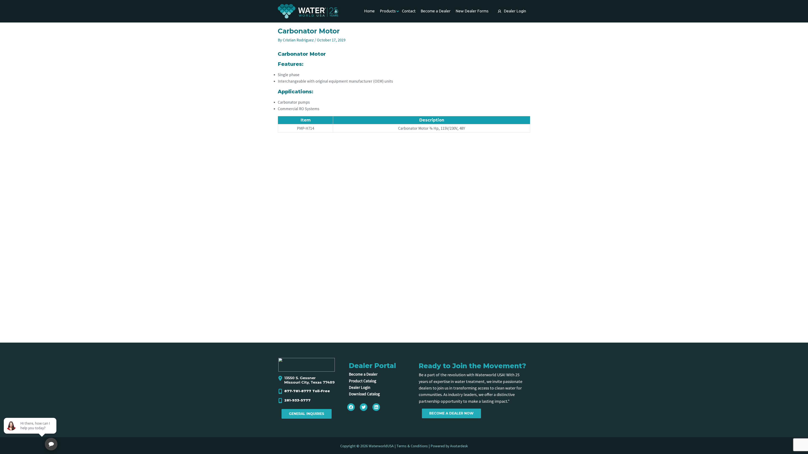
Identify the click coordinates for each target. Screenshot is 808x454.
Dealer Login (359, 387)
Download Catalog (364, 393)
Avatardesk (459, 445)
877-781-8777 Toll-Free (307, 391)
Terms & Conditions (412, 445)
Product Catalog (362, 380)
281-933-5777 (297, 400)
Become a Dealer (363, 374)
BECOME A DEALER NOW (451, 413)
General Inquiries (306, 414)
